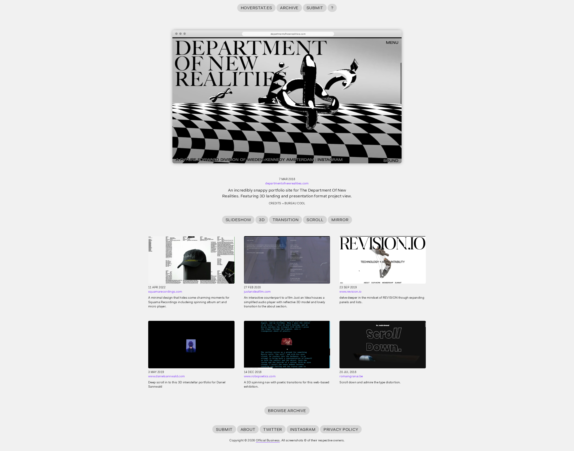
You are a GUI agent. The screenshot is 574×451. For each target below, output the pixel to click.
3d (262, 220)
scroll (315, 220)
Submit (315, 8)
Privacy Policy (341, 430)
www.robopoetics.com (260, 376)
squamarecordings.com (165, 291)
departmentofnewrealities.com (287, 183)
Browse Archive (287, 411)
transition (285, 220)
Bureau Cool (295, 203)
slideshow (238, 220)
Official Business (268, 440)
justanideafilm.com (257, 291)
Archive (289, 8)
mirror (339, 220)
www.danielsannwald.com (166, 376)
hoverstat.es (256, 8)
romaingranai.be (351, 376)
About (248, 430)
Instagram (303, 430)
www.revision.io (350, 291)
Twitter (272, 430)
